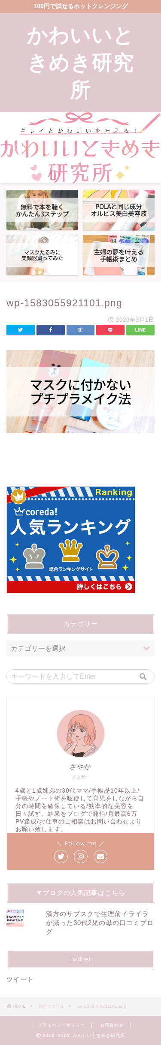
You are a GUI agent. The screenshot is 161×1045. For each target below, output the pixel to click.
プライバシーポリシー (61, 1025)
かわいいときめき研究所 (80, 61)
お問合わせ (112, 1025)
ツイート (20, 979)
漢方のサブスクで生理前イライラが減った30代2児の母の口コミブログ (100, 922)
